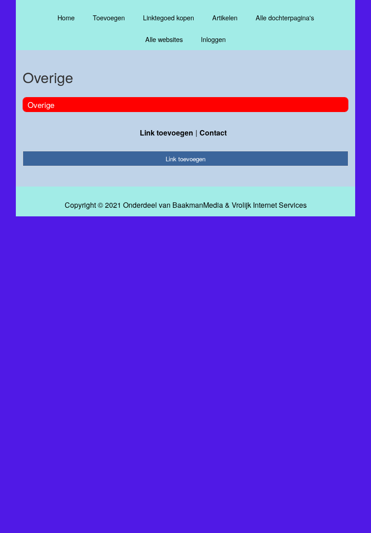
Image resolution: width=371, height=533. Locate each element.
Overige (41, 104)
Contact (213, 132)
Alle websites (164, 39)
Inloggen (213, 39)
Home (66, 17)
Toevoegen (109, 17)
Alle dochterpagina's (285, 17)
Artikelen (225, 17)
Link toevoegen (166, 132)
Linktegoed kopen (168, 17)
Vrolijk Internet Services (269, 205)
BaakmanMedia (197, 205)
